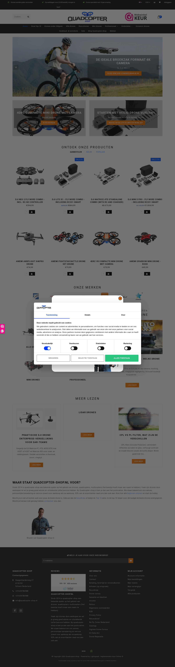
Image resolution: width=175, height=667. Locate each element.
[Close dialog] (120, 298)
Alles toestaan (122, 358)
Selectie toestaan (87, 358)
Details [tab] (87, 315)
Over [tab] (123, 315)
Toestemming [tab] (51, 315)
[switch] (74, 348)
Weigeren (53, 358)
